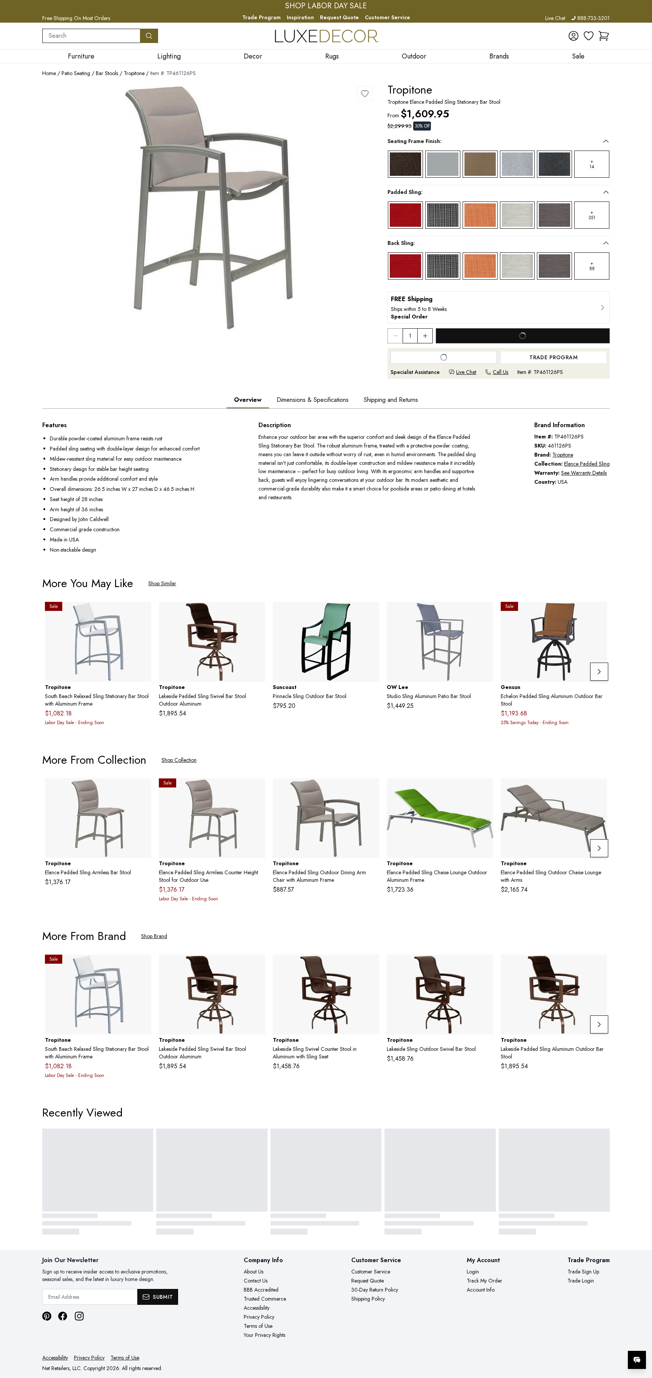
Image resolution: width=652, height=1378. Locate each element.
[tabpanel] (326, 488)
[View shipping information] (498, 307)
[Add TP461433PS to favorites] (598, 790)
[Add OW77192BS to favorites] (484, 613)
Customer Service (387, 17)
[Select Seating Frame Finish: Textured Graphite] (554, 164)
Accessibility (256, 1308)
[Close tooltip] (640, 1337)
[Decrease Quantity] (395, 335)
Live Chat (555, 18)
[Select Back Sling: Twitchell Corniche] (517, 266)
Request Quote (339, 17)
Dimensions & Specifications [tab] (313, 399)
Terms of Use (258, 1326)
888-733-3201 (593, 18)
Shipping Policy (368, 1299)
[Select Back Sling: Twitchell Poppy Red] (405, 266)
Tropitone (134, 73)
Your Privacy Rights (264, 1335)
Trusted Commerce (265, 1299)
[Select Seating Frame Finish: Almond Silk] (480, 164)
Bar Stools (107, 73)
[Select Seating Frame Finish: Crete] (517, 164)
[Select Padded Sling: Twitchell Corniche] (517, 215)
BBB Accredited (261, 1289)
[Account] (573, 36)
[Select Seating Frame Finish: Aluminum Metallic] (443, 164)
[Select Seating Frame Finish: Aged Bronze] (405, 164)
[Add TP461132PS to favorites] (484, 790)
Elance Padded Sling (587, 464)
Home (49, 73)
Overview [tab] (247, 399)
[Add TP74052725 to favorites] (370, 966)
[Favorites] (589, 36)
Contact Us (256, 1280)
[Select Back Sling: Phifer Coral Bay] (480, 266)
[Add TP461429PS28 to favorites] (142, 790)
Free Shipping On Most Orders (76, 18)
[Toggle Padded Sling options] (606, 192)
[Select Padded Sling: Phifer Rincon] (443, 215)
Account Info (481, 1289)
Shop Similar (162, 583)
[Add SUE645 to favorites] (370, 613)
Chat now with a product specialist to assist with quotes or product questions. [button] (584, 1340)
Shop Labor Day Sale (326, 6)
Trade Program (261, 17)
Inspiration (300, 17)
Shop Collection (179, 760)
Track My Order (484, 1280)
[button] (604, 36)
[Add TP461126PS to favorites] (364, 93)
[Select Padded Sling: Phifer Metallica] (554, 215)
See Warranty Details (584, 473)
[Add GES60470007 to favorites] (598, 613)
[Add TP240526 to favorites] (142, 613)
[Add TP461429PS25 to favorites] (256, 790)
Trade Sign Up (583, 1271)
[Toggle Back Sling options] (606, 243)
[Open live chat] (637, 1360)
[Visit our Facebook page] (62, 1316)
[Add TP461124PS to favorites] (370, 790)
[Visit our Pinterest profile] (46, 1316)
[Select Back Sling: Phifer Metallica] (554, 266)
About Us (253, 1271)
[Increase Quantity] (425, 335)
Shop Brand (154, 936)
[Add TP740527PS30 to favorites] (598, 966)
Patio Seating (76, 73)
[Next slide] (599, 672)
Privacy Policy (259, 1317)
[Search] (149, 36)
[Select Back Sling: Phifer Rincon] (443, 266)
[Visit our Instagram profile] (79, 1316)
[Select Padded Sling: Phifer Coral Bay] (480, 215)
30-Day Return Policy (374, 1289)
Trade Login (580, 1280)
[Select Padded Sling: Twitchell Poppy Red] (405, 215)
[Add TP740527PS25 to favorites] (256, 613)
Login (473, 1271)
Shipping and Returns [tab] (391, 399)
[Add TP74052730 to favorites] (484, 966)
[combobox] (91, 36)
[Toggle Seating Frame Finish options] (606, 141)
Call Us (500, 372)
